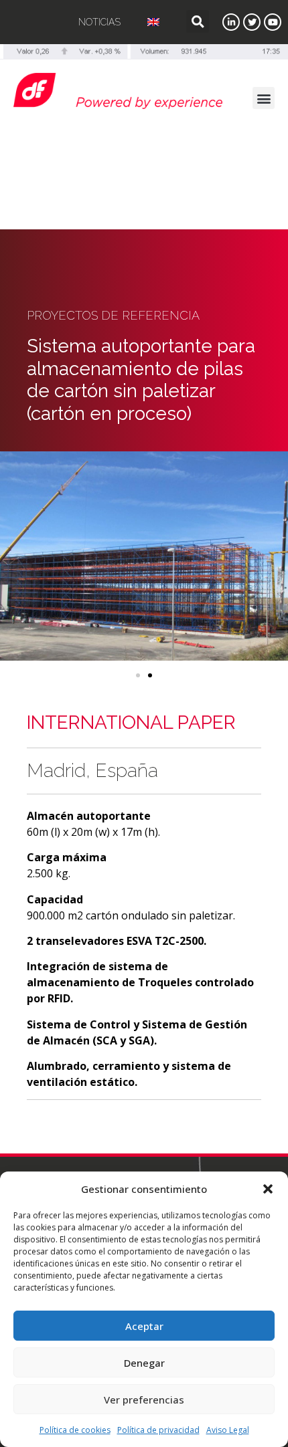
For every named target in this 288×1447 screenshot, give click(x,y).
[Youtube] (272, 22)
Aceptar (144, 1326)
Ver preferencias (144, 1399)
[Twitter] (252, 22)
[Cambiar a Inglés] (153, 22)
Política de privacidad (158, 1430)
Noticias (99, 22)
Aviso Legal (227, 1430)
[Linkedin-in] (231, 22)
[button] (268, 1189)
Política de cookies (75, 1430)
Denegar (144, 1362)
